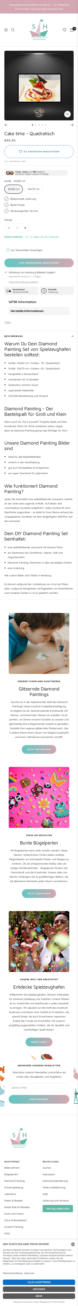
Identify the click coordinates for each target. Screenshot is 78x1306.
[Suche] (13, 30)
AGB (45, 1193)
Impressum (49, 1174)
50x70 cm (33, 188)
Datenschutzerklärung (55, 1180)
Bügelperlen (11, 1174)
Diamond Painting (14, 1180)
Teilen (7, 322)
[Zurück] (5, 125)
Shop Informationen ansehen (23, 282)
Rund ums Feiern (14, 1213)
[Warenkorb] (72, 30)
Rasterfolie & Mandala (17, 1207)
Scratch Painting (13, 1226)
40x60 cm (13, 188)
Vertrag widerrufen (57, 1208)
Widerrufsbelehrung (54, 1187)
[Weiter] (72, 125)
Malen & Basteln (13, 1200)
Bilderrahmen (12, 1167)
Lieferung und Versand (56, 1200)
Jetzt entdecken (39, 749)
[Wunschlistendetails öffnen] (64, 30)
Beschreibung (13, 336)
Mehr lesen (39, 1042)
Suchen (47, 1167)
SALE (7, 1233)
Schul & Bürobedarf (15, 1220)
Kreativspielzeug (13, 1187)
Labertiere (10, 1193)
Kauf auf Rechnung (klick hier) (47, 8)
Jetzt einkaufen (39, 893)
